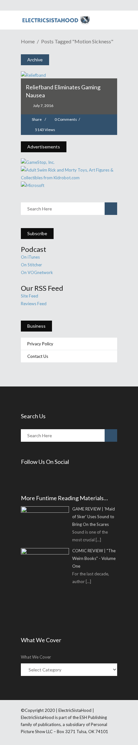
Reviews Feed (34, 303)
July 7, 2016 (42, 105)
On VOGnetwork (37, 272)
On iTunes (30, 257)
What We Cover (36, 657)
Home (28, 41)
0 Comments (66, 119)
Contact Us (37, 356)
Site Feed (29, 295)
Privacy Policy (40, 343)
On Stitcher (31, 264)
